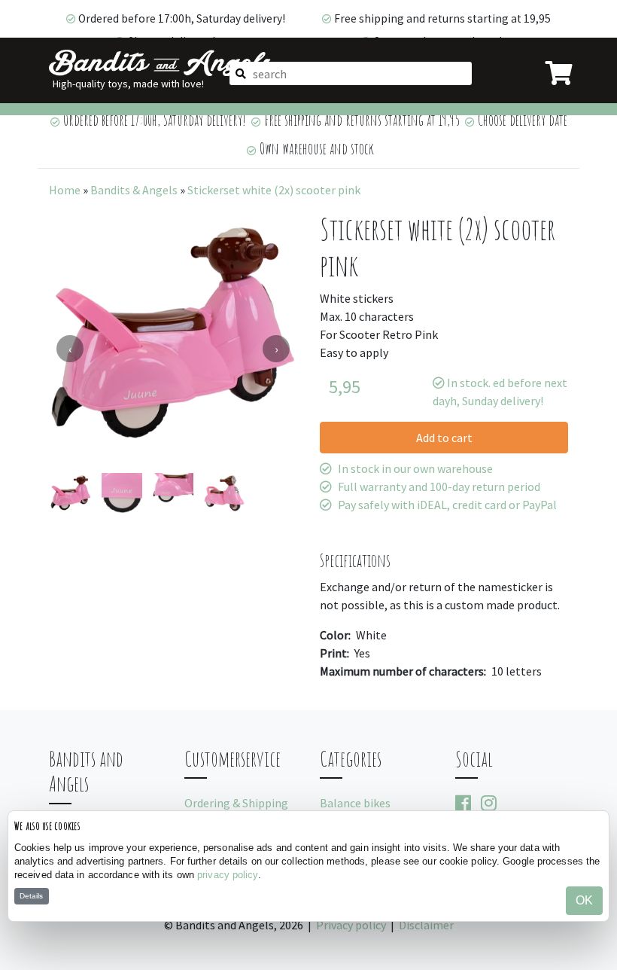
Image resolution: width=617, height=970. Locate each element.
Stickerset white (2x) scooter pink (273, 189)
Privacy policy (351, 924)
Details (31, 896)
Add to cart (444, 437)
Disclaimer (426, 924)
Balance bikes (355, 802)
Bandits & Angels (134, 189)
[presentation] (70, 348)
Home (65, 189)
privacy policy (227, 874)
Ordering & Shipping (236, 802)
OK (584, 900)
